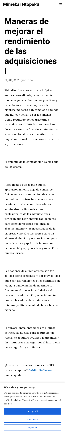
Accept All (33, 411)
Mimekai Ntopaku (21, 4)
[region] (32, 408)
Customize (32, 419)
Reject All (32, 427)
